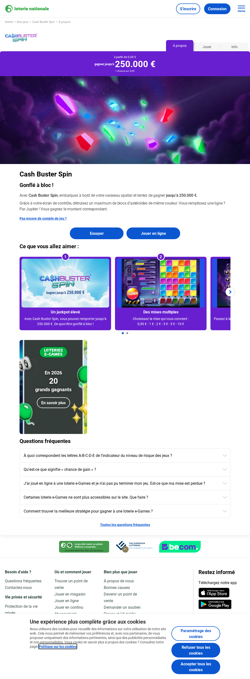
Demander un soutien (122, 607)
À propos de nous (119, 580)
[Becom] (180, 547)
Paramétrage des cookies (196, 633)
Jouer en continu (68, 607)
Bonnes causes (117, 587)
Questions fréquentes (23, 580)
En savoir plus (53, 402)
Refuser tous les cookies (196, 650)
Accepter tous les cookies (196, 666)
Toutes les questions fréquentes (125, 524)
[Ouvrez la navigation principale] (241, 9)
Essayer (97, 233)
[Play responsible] (84, 547)
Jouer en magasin (69, 594)
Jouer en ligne (153, 233)
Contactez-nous (18, 587)
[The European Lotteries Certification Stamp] (134, 547)
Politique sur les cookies (58, 646)
